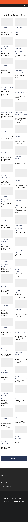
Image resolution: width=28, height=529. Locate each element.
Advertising (4, 475)
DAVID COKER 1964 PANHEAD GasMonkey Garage (6, 270)
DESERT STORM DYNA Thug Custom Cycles (7, 116)
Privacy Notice (4, 480)
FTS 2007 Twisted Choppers (6, 448)
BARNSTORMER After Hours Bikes (20, 422)
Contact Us (3, 477)
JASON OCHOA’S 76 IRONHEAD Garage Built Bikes (6, 159)
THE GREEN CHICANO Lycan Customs (5, 72)
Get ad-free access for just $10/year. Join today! (14, 1)
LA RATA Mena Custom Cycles (5, 226)
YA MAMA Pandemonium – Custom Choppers (6, 183)
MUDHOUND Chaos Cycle (20, 56)
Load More (14, 458)
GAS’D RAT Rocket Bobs (20, 76)
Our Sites (3, 479)
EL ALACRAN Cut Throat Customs (6, 354)
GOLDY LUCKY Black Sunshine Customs (7, 137)
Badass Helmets (5, 27)
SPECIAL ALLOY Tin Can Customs (6, 33)
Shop (2, 484)
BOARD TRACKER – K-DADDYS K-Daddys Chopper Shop (6, 378)
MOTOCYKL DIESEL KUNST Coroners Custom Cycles (20, 98)
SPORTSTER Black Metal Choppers (20, 401)
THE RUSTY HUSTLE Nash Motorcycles (21, 186)
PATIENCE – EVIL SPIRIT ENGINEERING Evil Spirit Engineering (6, 94)
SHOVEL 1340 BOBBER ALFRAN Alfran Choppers (6, 291)
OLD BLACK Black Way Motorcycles (20, 381)
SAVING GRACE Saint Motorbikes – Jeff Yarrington (21, 338)
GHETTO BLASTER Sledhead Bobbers (20, 233)
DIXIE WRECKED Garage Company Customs (6, 248)
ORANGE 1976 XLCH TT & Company (20, 142)
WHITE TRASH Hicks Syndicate (7, 333)
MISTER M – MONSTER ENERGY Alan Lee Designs (20, 295)
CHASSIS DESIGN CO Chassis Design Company (21, 316)
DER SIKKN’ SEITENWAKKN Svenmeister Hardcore (5, 403)
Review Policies (4, 482)
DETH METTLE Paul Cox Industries (7, 54)
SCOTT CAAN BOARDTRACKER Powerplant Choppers (6, 313)
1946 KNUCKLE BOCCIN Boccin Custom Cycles (19, 275)
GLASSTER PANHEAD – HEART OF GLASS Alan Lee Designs (20, 164)
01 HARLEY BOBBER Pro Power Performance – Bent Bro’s (20, 210)
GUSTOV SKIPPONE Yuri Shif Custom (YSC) (6, 205)
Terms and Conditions (6, 486)
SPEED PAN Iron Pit (20, 442)
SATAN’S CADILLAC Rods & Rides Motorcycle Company (20, 120)
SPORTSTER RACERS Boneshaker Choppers (21, 361)
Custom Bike (3, 29)
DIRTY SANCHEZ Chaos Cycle (19, 35)
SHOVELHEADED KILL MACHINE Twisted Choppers (6, 425)
